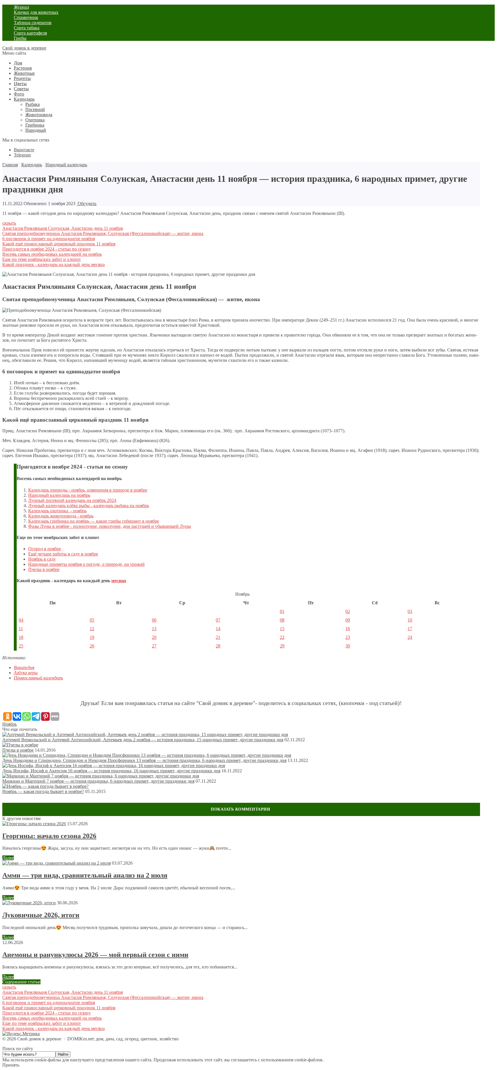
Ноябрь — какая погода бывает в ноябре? (43, 791)
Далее (8, 857)
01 (282, 611)
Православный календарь (38, 677)
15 (282, 628)
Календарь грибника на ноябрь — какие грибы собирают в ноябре (93, 521)
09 (347, 620)
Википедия (24, 667)
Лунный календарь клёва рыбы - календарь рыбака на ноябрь (88, 505)
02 (347, 611)
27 (154, 645)
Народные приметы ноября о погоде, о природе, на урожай (86, 564)
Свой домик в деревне (24, 47)
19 (92, 637)
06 (154, 620)
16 (347, 628)
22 (282, 637)
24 (410, 637)
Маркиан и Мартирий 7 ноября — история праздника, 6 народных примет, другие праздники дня (98, 781)
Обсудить (86, 203)
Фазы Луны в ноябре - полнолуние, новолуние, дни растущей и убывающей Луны (109, 526)
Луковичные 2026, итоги (40, 915)
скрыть (9, 223)
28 (218, 645)
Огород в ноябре (44, 548)
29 (282, 645)
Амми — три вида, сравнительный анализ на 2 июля (84, 875)
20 (154, 637)
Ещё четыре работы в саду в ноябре (63, 553)
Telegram (22, 154)
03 (410, 611)
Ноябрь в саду (42, 559)
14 (218, 628)
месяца (118, 580)
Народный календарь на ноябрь (59, 495)
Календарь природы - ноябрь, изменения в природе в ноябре (87, 490)
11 (21, 628)
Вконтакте (24, 149)
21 (218, 637)
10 (410, 620)
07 (218, 620)
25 (21, 645)
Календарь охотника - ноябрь (57, 510)
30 (347, 645)
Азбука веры (26, 672)
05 (92, 620)
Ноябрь (9, 724)
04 (21, 620)
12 (92, 628)
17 (410, 628)
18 (21, 637)
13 (154, 628)
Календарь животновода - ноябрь (60, 515)
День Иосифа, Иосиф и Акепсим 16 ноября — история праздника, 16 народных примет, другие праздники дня (111, 770)
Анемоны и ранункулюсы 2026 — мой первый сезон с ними (95, 954)
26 (92, 645)
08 (282, 620)
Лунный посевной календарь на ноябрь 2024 (72, 500)
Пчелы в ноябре (44, 569)
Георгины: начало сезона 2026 (49, 836)
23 (347, 637)
